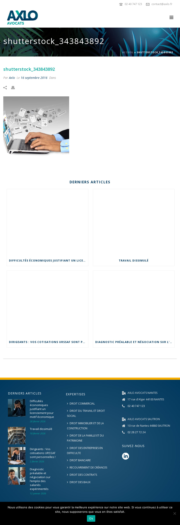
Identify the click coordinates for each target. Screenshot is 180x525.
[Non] (174, 513)
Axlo (12, 78)
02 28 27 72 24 (137, 432)
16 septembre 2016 (34, 78)
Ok (91, 518)
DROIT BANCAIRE (80, 460)
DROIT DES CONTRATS (83, 475)
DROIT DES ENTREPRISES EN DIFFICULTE (85, 450)
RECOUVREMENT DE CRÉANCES (88, 467)
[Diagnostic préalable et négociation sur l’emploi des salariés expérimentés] (134, 304)
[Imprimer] (15, 87)
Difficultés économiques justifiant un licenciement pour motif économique (48, 260)
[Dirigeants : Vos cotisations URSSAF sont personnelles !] (47, 304)
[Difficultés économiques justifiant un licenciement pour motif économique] (47, 222)
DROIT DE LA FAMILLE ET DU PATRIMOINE (85, 438)
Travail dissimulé (134, 260)
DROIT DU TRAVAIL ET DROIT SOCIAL (86, 413)
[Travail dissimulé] (134, 222)
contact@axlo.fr (161, 4)
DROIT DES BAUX (80, 482)
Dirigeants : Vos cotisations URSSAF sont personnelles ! (48, 342)
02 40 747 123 (133, 4)
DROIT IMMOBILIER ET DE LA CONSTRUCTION (85, 425)
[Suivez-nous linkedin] (125, 456)
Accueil (127, 52)
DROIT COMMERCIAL (82, 403)
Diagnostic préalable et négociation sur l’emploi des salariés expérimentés (135, 342)
